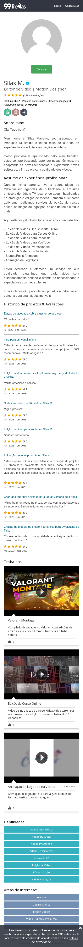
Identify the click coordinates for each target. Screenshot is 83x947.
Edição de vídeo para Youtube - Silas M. (28, 429)
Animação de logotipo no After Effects (27, 455)
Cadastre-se (72, 6)
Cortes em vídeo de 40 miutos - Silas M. (28, 403)
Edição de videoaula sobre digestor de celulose (33, 313)
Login (57, 6)
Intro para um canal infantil (20, 339)
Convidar (42, 69)
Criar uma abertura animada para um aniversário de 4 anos (40, 497)
